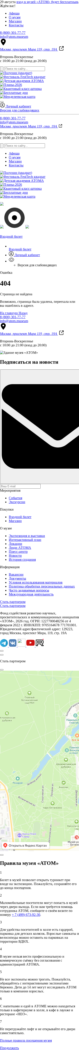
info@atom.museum (14, 36)
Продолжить (9, 1048)
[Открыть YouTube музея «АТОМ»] (31, 646)
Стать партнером (12, 602)
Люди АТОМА (20, 548)
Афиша (14, 13)
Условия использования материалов (36, 582)
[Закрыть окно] (2, 655)
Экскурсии (17, 502)
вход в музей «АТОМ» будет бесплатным (47, 2)
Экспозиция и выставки (27, 536)
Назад (23, 313)
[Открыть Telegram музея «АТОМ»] (4, 646)
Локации (15, 544)
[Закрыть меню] (2, 101)
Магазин (15, 21)
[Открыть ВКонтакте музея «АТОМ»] (13, 646)
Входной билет (20, 249)
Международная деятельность (31, 594)
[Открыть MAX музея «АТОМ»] (22, 646)
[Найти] (2, 68)
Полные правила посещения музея (26, 1040)
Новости (15, 555)
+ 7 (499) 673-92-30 (26, 915)
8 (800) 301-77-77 (12, 33)
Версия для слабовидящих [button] (19, 110)
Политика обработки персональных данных (42, 586)
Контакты (16, 25)
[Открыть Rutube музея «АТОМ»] (40, 646)
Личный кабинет (18, 106)
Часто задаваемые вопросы (29, 590)
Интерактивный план (25, 540)
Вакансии (16, 574)
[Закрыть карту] (2, 669)
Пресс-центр (18, 551)
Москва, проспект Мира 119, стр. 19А (29, 49)
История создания (22, 559)
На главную (9, 313)
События (15, 498)
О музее (15, 17)
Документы (17, 578)
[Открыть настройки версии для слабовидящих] (11, 261)
